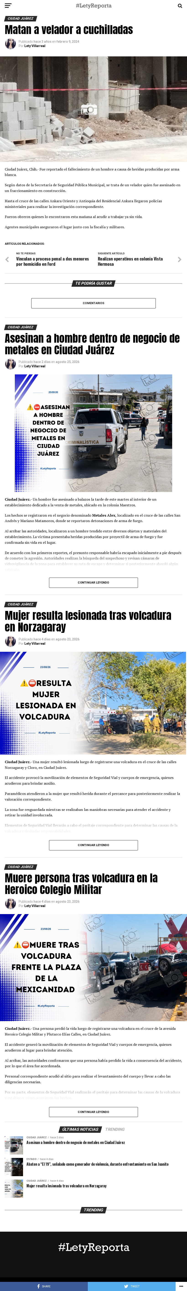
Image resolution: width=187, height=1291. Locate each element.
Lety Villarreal (34, 46)
